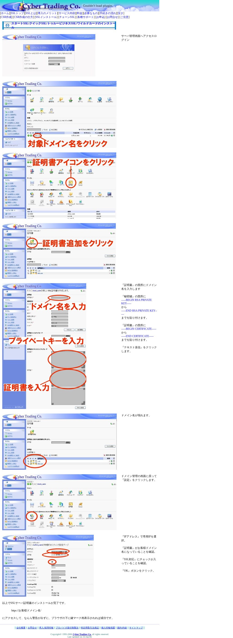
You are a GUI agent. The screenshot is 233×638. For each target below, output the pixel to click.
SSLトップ (17, 13)
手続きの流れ (108, 13)
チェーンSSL (67, 17)
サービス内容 (67, 13)
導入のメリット (47, 13)
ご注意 (124, 17)
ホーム (5, 13)
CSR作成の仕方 (23, 17)
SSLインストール (46, 17)
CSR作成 (6, 17)
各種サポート (85, 17)
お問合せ (112, 17)
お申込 (100, 17)
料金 (79, 13)
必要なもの (91, 13)
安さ (120, 13)
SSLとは (31, 13)
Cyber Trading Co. (82, 634)
